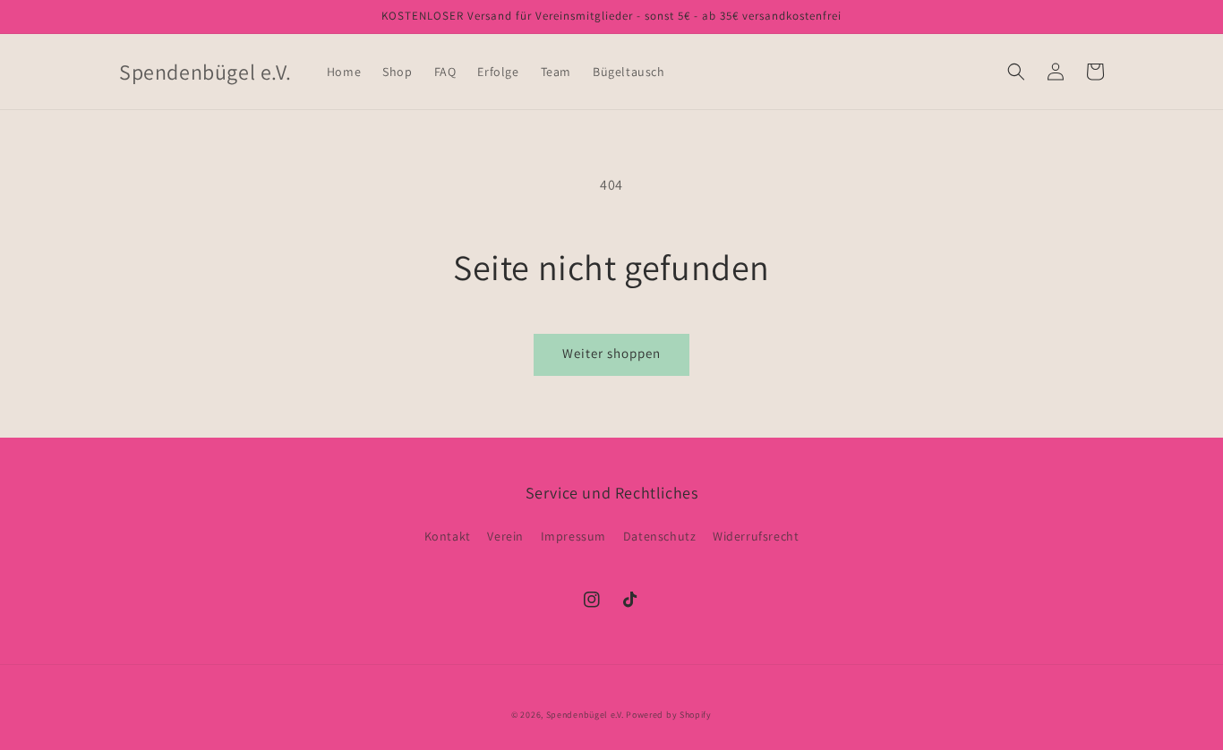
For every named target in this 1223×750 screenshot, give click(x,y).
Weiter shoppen (611, 353)
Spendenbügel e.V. (585, 714)
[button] (1016, 71)
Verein (505, 536)
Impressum (573, 536)
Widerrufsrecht (756, 536)
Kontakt (447, 536)
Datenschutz (660, 536)
